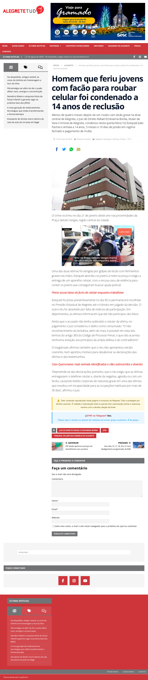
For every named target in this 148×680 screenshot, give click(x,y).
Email (54, 509)
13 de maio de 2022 (64, 139)
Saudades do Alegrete (119, 46)
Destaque (107, 139)
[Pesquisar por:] (74, 552)
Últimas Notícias (37, 46)
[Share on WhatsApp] (71, 149)
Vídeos (137, 46)
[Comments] (40, 67)
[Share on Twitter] (64, 149)
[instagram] (139, 56)
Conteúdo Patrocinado (77, 46)
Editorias (54, 46)
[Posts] (11, 67)
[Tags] (25, 67)
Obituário (99, 46)
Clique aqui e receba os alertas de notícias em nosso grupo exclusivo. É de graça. (98, 420)
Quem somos (18, 46)
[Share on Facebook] (57, 149)
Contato (6, 51)
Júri (105, 430)
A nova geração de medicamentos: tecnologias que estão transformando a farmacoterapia (25, 111)
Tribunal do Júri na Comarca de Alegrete (74, 436)
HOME (5, 46)
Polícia (123, 139)
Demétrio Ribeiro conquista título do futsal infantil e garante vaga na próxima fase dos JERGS (24, 99)
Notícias (115, 139)
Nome (55, 500)
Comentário (57, 479)
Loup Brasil (23, 677)
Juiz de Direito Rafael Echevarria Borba (78, 430)
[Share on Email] (78, 149)
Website (56, 517)
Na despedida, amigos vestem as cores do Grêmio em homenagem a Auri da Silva (24, 80)
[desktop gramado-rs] (98, 38)
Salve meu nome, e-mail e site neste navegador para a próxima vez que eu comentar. (96, 526)
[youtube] (145, 56)
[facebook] (134, 56)
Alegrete (98, 139)
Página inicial (113, 672)
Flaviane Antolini (83, 139)
